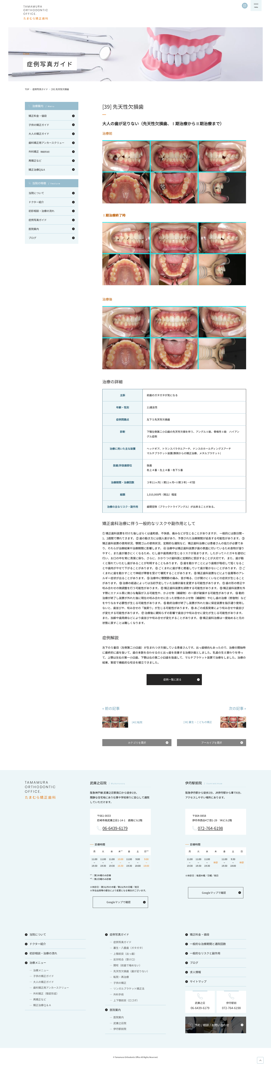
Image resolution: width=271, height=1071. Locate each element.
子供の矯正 (119, 983)
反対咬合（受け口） (125, 959)
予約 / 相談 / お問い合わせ (211, 1025)
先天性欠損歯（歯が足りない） (131, 971)
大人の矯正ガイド (39, 133)
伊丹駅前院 (119, 1029)
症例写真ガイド (40, 89)
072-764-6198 (210, 828)
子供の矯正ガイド (39, 125)
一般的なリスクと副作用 (205, 953)
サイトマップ (198, 981)
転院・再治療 (121, 977)
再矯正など (35, 160)
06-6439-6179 (115, 828)
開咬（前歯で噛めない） (127, 965)
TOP (27, 89)
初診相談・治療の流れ (41, 211)
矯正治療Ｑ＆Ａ (42, 1005)
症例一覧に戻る (172, 679)
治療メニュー (37, 962)
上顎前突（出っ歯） (125, 953)
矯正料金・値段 (38, 116)
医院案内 (34, 229)
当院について (36, 193)
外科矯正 (40, 151)
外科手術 (118, 994)
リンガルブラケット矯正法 (128, 988)
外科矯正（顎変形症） (46, 993)
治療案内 (43, 105)
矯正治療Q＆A (37, 169)
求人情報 (195, 972)
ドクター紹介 (36, 202)
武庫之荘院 (119, 1023)
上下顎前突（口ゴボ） (126, 1000)
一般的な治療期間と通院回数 (208, 944)
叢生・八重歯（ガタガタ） (128, 948)
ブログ (32, 238)
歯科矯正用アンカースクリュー (46, 142)
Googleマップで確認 (119, 902)
